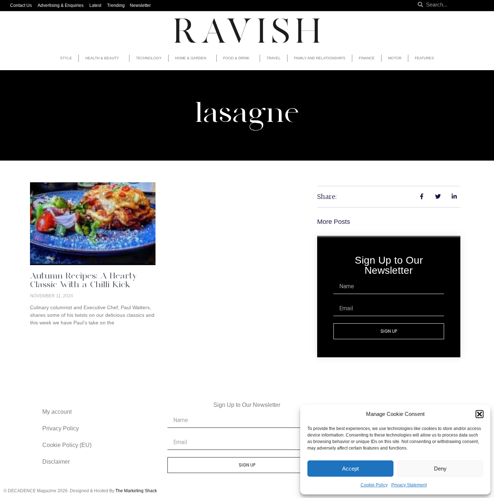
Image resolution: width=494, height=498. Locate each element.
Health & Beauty (102, 58)
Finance (367, 58)
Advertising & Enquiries (61, 5)
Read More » (45, 334)
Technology (149, 58)
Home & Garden (190, 58)
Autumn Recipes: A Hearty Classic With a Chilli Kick (83, 281)
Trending (116, 5)
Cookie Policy (374, 485)
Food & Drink (236, 58)
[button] (479, 414)
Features (424, 58)
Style (66, 58)
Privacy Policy (60, 428)
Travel (274, 58)
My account (57, 412)
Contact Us (21, 5)
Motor (394, 58)
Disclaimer (56, 462)
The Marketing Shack (136, 490)
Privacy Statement (409, 485)
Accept (350, 468)
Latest (95, 5)
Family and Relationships (319, 58)
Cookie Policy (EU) (66, 445)
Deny (440, 468)
